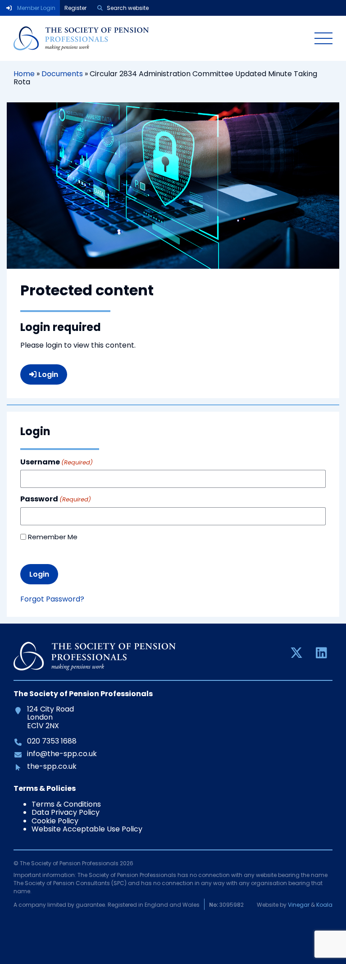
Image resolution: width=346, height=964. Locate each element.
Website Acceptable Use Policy (87, 829)
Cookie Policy (55, 821)
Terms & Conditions (66, 804)
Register (75, 8)
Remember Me (52, 537)
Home (24, 74)
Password (55, 499)
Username (56, 462)
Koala (324, 905)
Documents (62, 74)
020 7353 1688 (52, 741)
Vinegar (299, 905)
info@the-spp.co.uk (62, 753)
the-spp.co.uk (52, 766)
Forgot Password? (52, 599)
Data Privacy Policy (66, 812)
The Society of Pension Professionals (157, 38)
